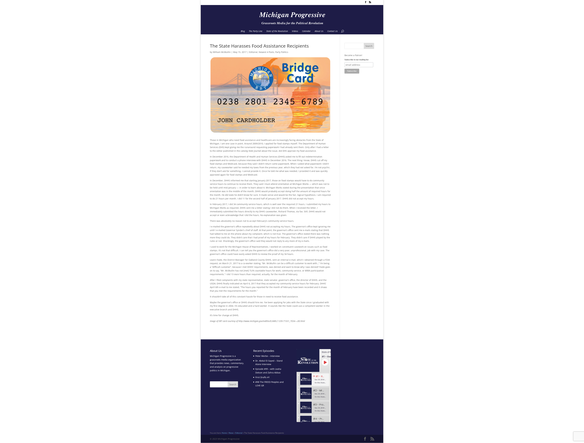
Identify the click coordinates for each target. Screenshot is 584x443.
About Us (319, 31)
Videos (295, 31)
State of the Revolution (277, 31)
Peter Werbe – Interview (267, 356)
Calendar (306, 31)
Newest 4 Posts (266, 52)
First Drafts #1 (262, 377)
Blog (243, 31)
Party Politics (281, 52)
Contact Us (332, 31)
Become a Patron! (353, 55)
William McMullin (222, 52)
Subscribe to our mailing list (356, 60)
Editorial (253, 52)
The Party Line (255, 31)
